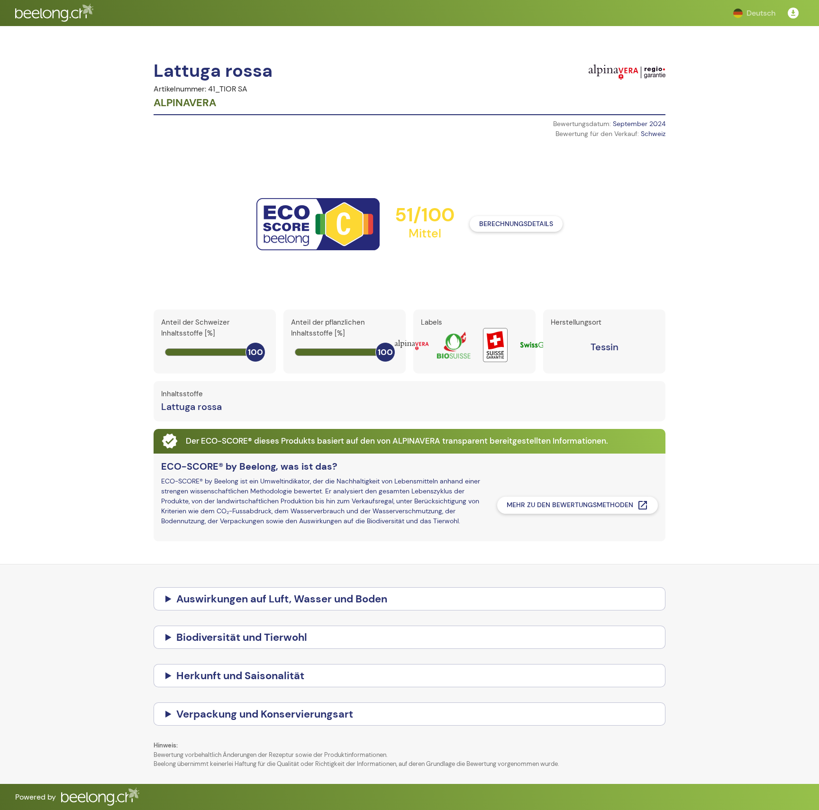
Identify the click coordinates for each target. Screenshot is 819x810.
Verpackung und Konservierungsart (264, 714)
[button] (754, 13)
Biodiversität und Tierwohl (241, 637)
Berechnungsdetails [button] (516, 223)
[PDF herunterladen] (793, 13)
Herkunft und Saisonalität (240, 676)
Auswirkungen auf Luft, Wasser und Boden (281, 599)
